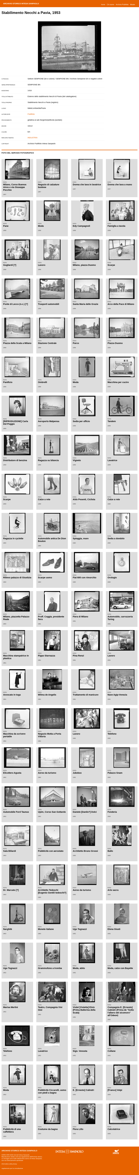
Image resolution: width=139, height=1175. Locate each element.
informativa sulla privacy (9, 1164)
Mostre (132, 4)
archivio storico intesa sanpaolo (21, 4)
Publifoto (31, 114)
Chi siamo (110, 4)
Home (103, 4)
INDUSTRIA (32, 138)
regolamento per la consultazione (12, 1168)
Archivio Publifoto (122, 4)
